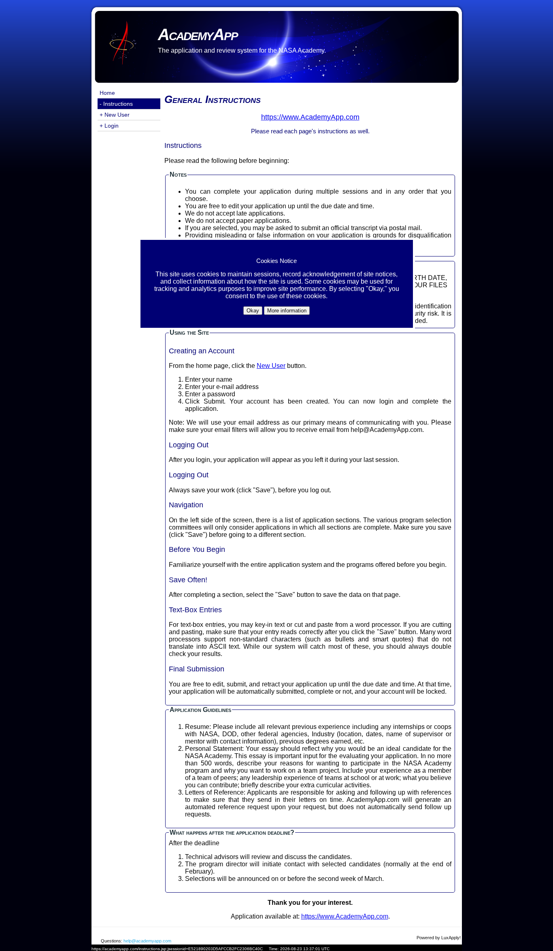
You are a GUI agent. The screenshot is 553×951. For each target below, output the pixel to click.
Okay (253, 311)
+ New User (115, 114)
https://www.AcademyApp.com (344, 916)
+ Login (109, 125)
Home (107, 93)
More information (286, 311)
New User (271, 365)
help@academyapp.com (147, 940)
